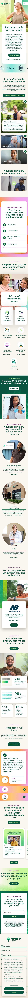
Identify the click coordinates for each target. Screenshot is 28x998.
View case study (13, 620)
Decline (14, 992)
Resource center (14, 822)
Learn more (14, 648)
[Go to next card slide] (16, 625)
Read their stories (14, 744)
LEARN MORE (6, 320)
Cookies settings (14, 985)
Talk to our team (14, 55)
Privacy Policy (18, 926)
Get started (14, 883)
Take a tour (18, 515)
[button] (14, 116)
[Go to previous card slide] (12, 625)
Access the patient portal (13, 59)
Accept (14, 988)
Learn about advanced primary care (14, 95)
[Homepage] (14, 940)
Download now (14, 388)
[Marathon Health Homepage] (5, 3)
